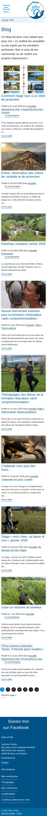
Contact (4, 762)
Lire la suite (6, 136)
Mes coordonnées (9, 776)
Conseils (5, 112)
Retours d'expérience (27, 412)
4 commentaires (12, 257)
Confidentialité (8, 794)
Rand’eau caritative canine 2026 (23, 244)
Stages (23, 550)
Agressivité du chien (10, 109)
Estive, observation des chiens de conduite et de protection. (22, 174)
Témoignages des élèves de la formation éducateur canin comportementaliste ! (22, 398)
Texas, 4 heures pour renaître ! (22, 649)
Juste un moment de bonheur (21, 607)
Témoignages (7, 782)
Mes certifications (9, 788)
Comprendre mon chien (32, 109)
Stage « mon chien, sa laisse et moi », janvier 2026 (23, 538)
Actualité (32, 106)
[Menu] (5, 7)
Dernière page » (8, 695)
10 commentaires (12, 662)
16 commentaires (12, 186)
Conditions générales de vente (15, 800)
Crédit (19, 813)
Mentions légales (8, 813)
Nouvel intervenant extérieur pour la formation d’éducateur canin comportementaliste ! (21, 314)
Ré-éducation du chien (31, 659)
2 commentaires (12, 115)
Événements (7, 254)
